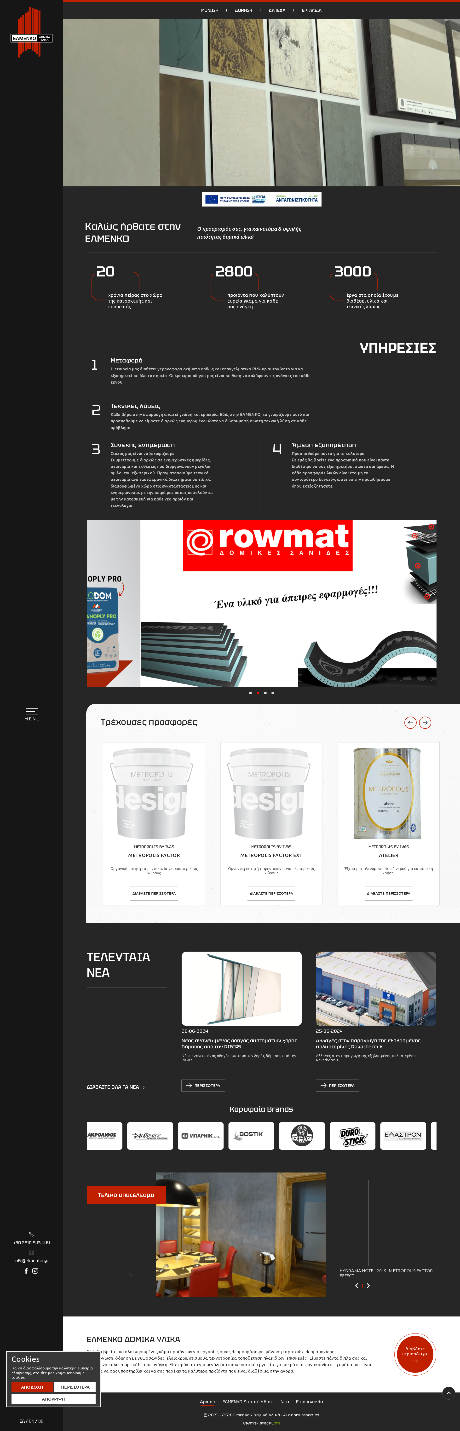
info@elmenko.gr (31, 1260)
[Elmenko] (31, 32)
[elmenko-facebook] (26, 1271)
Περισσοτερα (75, 1387)
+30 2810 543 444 (31, 1242)
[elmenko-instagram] (35, 1271)
